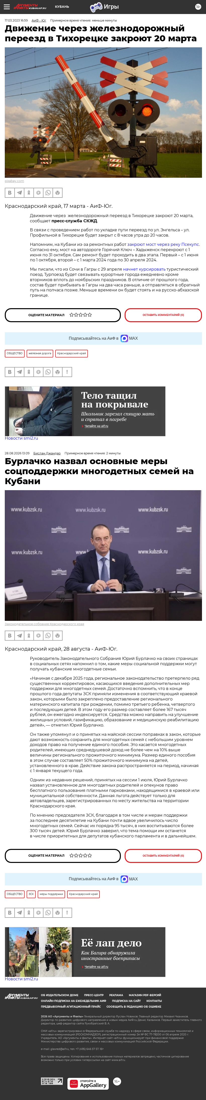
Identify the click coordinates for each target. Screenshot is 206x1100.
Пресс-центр (94, 995)
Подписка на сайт (126, 1001)
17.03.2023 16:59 (16, 20)
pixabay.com (14, 181)
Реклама (116, 995)
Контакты (154, 1001)
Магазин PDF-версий (145, 995)
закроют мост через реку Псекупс (162, 244)
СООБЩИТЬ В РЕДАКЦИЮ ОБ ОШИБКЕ (134, 1006)
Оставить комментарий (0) (163, 315)
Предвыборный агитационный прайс (71, 1006)
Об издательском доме (59, 995)
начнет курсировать (144, 269)
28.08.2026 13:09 (17, 453)
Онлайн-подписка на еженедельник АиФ (73, 1001)
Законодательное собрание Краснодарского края (44, 624)
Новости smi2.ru (21, 438)
